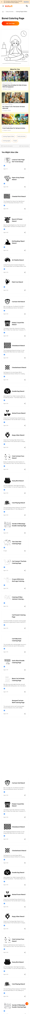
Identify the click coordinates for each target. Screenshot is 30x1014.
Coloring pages (6, 140)
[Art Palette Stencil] (7, 259)
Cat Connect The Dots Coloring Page (19, 562)
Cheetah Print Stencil (19, 196)
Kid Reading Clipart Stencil (18, 242)
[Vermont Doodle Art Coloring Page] (7, 725)
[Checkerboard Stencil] (7, 367)
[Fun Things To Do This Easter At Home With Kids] (15, 97)
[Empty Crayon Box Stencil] (7, 323)
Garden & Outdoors (7, 126)
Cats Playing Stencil (18, 503)
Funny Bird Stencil (18, 481)
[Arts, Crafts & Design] (4, 166)
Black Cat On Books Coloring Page (18, 679)
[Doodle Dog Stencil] (7, 391)
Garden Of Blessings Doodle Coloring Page (19, 524)
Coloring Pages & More (8, 136)
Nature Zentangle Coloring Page (17, 779)
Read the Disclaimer (8, 146)
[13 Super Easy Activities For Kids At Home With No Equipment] (15, 76)
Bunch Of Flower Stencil (17, 220)
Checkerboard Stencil (19, 367)
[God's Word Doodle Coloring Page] (7, 661)
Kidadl (3, 11)
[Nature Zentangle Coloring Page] (7, 778)
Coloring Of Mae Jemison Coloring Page (17, 598)
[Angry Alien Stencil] (7, 434)
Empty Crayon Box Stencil (18, 323)
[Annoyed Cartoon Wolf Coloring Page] (7, 701)
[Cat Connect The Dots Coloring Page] (7, 562)
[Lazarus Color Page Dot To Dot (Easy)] (7, 160)
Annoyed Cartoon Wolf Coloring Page (18, 701)
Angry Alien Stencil (18, 435)
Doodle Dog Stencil (18, 391)
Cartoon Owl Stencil (18, 301)
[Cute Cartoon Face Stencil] (7, 456)
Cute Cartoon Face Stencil (18, 457)
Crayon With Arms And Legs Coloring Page (18, 580)
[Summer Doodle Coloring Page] (7, 760)
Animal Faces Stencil (18, 413)
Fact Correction (25, 146)
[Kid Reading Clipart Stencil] (7, 241)
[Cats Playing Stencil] (7, 502)
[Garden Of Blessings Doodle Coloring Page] (7, 524)
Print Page (12, 23)
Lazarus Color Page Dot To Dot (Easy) (18, 160)
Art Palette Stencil (18, 260)
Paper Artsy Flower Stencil (18, 178)
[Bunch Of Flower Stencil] (7, 220)
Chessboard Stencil (18, 345)
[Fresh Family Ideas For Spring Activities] (15, 119)
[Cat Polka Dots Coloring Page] (7, 639)
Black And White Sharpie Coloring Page (17, 743)
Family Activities (9, 11)
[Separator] (26, 1003)
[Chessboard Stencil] (7, 345)
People (15, 140)
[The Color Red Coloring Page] (7, 542)
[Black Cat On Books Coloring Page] (7, 679)
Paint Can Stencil (17, 282)
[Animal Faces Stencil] (7, 412)
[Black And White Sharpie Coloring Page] (7, 742)
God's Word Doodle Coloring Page (18, 661)
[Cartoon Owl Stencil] (7, 301)
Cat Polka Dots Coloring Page (16, 639)
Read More (26, 1)
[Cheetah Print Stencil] (7, 196)
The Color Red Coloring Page (16, 542)
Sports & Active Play (7, 83)
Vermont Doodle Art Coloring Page (18, 725)
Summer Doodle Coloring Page (17, 761)
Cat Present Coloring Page (18, 616)
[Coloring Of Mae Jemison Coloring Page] (7, 597)
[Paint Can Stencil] (7, 281)
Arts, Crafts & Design (7, 104)
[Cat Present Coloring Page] (7, 615)
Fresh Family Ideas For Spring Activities (13, 128)
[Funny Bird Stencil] (7, 480)
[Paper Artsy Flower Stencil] (7, 178)
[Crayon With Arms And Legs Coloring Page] (7, 579)
